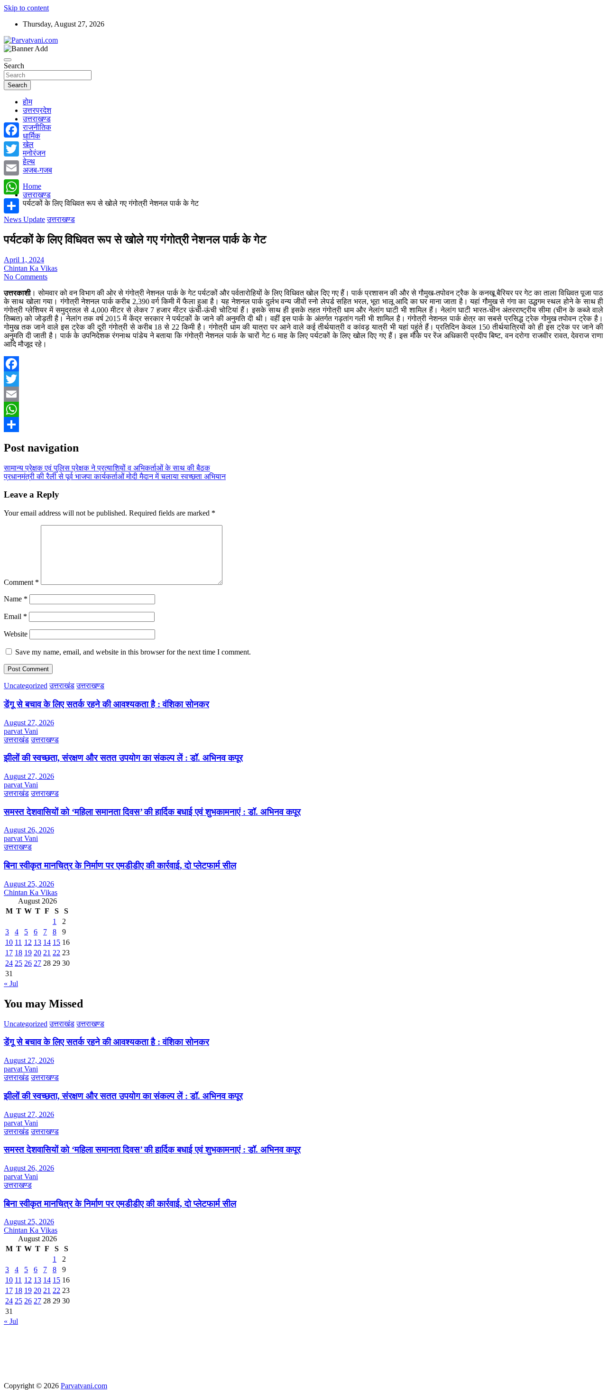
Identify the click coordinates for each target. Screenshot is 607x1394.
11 (18, 942)
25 (18, 963)
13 (37, 942)
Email (15, 616)
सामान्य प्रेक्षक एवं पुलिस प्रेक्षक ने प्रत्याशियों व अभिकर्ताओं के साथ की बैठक (107, 468)
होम (27, 102)
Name (16, 599)
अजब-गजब (37, 170)
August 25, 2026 (29, 884)
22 (56, 953)
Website (16, 634)
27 (37, 963)
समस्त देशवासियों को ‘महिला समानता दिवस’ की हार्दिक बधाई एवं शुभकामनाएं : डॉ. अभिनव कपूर (152, 812)
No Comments (25, 277)
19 (28, 953)
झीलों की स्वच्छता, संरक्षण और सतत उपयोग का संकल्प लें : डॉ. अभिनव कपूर (123, 758)
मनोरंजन (34, 153)
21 (47, 953)
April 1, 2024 (24, 260)
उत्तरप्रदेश (37, 110)
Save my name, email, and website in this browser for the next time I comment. (133, 652)
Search (14, 66)
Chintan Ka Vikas (30, 268)
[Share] (303, 424)
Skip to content (26, 8)
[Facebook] (303, 363)
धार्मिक (31, 136)
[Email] (303, 394)
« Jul (11, 983)
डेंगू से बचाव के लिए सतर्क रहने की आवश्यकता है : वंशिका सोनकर (106, 704)
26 (28, 963)
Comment (21, 582)
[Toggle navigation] (7, 59)
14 (47, 942)
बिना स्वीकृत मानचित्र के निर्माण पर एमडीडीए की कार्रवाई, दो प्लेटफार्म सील (120, 865)
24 (9, 963)
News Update (24, 219)
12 (28, 942)
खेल (28, 144)
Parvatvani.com (84, 1386)
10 (9, 942)
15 (56, 942)
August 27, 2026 (29, 723)
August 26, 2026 (29, 830)
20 (37, 953)
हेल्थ (29, 161)
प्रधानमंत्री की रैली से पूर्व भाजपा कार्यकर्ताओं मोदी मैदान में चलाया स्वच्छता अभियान (115, 476)
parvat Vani (21, 731)
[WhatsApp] (303, 409)
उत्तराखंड (61, 686)
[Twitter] (303, 379)
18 (18, 953)
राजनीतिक (37, 127)
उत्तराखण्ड (37, 119)
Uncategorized (25, 686)
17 (9, 953)
